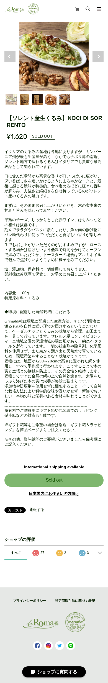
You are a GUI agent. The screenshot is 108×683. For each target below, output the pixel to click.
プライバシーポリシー (29, 601)
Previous (10, 56)
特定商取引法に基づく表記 (75, 601)
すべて (16, 553)
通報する (37, 509)
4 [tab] (50, 99)
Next (98, 56)
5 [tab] (64, 99)
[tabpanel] (54, 56)
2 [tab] (24, 99)
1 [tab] (11, 99)
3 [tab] (37, 99)
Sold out (54, 480)
